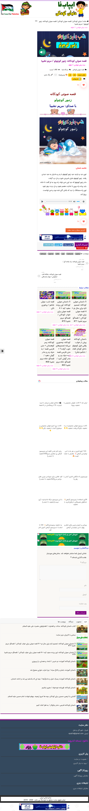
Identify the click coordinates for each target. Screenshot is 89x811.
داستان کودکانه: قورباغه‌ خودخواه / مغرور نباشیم (59, 687)
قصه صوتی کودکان (64, 21)
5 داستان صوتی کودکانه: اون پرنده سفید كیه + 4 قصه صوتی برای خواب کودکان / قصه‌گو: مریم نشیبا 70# (63, 311)
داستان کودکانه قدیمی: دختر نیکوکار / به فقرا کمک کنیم (56, 705)
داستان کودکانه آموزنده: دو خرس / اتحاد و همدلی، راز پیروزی (54, 661)
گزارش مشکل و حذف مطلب (76, 230)
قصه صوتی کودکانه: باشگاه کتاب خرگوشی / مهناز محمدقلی (51, 274)
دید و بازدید (70, 254)
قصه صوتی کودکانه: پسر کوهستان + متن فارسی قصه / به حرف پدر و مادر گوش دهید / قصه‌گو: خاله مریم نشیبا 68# (47, 351)
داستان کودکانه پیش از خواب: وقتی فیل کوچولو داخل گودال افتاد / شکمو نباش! (79, 346)
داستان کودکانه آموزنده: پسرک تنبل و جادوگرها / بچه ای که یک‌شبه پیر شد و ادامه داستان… (43, 679)
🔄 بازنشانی (76, 79)
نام (85, 585)
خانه (85, 21)
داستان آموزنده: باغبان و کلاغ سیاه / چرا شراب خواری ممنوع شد (53, 670)
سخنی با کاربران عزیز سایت (66, 635)
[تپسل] (41, 235)
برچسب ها (62, 621)
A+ (74, 75)
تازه (85, 621)
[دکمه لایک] (83, 85)
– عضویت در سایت (81, 759)
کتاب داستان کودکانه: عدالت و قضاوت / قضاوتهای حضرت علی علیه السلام (49, 626)
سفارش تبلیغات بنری (80, 788)
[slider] (56, 201)
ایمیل (84, 594)
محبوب (78, 621)
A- (70, 75)
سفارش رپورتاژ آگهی (81, 775)
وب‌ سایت (82, 603)
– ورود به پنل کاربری (80, 763)
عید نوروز (51, 254)
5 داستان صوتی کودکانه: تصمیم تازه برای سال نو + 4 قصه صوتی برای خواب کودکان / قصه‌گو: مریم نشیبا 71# (79, 311)
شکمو (57, 254)
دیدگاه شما (65, 70)
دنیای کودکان (77, 21)
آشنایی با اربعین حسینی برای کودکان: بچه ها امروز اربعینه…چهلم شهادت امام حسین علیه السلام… (41, 696)
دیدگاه (83, 562)
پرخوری (78, 254)
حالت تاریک (81, 75)
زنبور (63, 254)
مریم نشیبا (43, 254)
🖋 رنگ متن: (48, 74)
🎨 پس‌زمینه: (63, 74)
